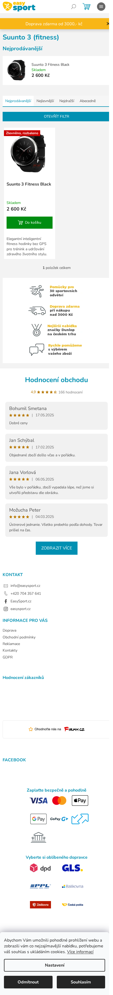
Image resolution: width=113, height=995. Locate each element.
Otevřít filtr (56, 116)
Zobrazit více (56, 548)
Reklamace (11, 643)
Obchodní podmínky (19, 637)
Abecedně (88, 100)
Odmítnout (28, 982)
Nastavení (54, 965)
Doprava (9, 630)
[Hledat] (73, 6)
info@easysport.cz (25, 585)
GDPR (8, 657)
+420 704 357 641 (26, 593)
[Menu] (101, 6)
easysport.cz (20, 608)
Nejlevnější (45, 100)
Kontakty (10, 650)
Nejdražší (66, 100)
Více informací (80, 952)
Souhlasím (81, 982)
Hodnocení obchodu (56, 379)
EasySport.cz (21, 601)
